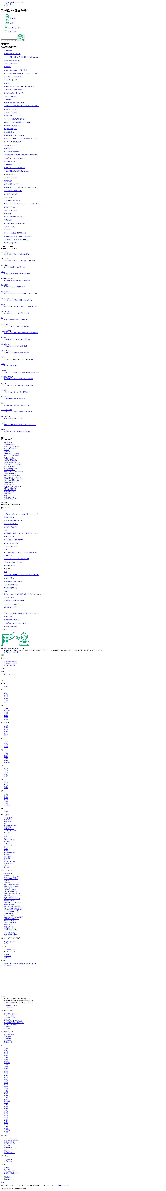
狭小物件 (7, 867)
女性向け (7, 832)
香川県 (6, 784)
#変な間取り (8, 451)
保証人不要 (7, 827)
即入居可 (7, 854)
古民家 (6, 849)
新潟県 (6, 731)
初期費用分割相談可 (10, 825)
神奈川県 (7, 710)
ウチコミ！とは (9, 1015)
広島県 (6, 770)
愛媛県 (6, 782)
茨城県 (6, 716)
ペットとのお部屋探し (11, 1024)
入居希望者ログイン (10, 663)
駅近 (5, 836)
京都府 (6, 757)
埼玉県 (6, 714)
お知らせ (7, 1145)
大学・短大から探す (14, 28)
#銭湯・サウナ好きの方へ (12, 462)
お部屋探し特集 (9, 1034)
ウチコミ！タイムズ (10, 1138)
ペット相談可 (8, 818)
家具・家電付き (9, 863)
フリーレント (8, 820)
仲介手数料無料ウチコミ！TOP (13, 2)
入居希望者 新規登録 (10, 661)
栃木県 (6, 717)
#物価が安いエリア (10, 473)
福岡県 (6, 794)
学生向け (7, 841)
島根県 (6, 772)
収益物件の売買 (9, 1142)
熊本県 (6, 799)
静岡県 (6, 743)
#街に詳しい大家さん (10, 461)
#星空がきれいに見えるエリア (13, 471)
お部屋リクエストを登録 (11, 652)
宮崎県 (6, 803)
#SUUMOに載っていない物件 (13, 479)
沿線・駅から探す (9, 933)
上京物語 (7, 1028)
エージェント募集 (9, 1144)
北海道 (6, 687)
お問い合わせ (8, 1161)
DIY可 (6, 865)
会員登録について (9, 1017)
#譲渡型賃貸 (8, 493)
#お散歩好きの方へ (10, 497)
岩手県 (6, 695)
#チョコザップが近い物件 (12, 475)
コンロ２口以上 (9, 843)
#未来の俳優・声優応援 (11, 455)
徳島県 (6, 788)
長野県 (6, 728)
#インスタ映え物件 (10, 466)
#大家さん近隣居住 (10, 459)
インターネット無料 (10, 830)
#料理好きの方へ (9, 470)
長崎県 (6, 798)
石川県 (6, 729)
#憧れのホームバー (10, 491)
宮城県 (6, 698)
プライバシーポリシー (11, 1171)
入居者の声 (7, 1026)
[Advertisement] (83, 981)
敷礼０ (6, 823)
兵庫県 (6, 755)
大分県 (6, 801)
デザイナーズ (8, 834)
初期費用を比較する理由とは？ (14, 1023)
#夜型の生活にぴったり (11, 488)
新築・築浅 (7, 821)
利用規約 (7, 1169)
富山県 (6, 733)
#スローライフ (8, 457)
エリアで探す (8, 4)
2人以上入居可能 (9, 840)
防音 (5, 860)
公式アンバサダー (9, 1153)
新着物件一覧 (8, 1042)
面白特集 (7, 1151)
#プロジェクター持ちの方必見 (13, 486)
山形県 (6, 700)
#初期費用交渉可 (9, 444)
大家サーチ (7, 943)
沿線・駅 (13, 18)
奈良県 (6, 760)
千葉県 (6, 712)
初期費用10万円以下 (10, 852)
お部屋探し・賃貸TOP (11, 1014)
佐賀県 (6, 796)
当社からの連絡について (11, 1173)
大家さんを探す (13, 31)
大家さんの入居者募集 (11, 1140)
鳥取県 (6, 774)
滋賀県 (6, 758)
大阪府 (6, 753)
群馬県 (6, 719)
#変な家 (6, 450)
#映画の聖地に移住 (10, 490)
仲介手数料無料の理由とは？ (13, 1021)
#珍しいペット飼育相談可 (12, 446)
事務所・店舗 (8, 845)
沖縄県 (6, 811)
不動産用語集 (8, 1147)
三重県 (6, 747)
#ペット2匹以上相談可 (11, 448)
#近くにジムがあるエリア (12, 468)
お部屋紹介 (7, 1040)
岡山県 (6, 769)
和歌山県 (7, 762)
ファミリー (7, 838)
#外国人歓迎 (8, 442)
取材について (8, 1019)
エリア (12, 23)
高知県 (6, 786)
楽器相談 (7, 858)
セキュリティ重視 (9, 861)
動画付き (7, 850)
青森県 (6, 693)
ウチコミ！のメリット (8, 674)
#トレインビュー (9, 495)
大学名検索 (7, 1038)
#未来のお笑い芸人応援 (11, 453)
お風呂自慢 (7, 856)
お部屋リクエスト (9, 941)
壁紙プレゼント (9, 829)
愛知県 (6, 741)
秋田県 (6, 697)
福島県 (6, 702)
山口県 (6, 776)
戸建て (6, 847)
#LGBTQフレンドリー (11, 499)
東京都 (6, 708)
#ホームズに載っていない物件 (13, 477)
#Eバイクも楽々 (9, 484)
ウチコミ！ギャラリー (11, 1149)
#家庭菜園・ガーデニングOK (13, 464)
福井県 (6, 735)
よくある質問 (8, 1159)
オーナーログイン (9, 665)
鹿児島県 (7, 805)
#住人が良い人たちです (11, 481)
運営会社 (7, 1167)
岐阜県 (6, 745)
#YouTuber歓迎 (8, 482)
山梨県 (6, 726)
